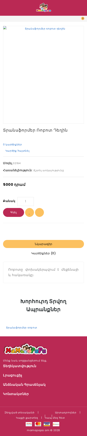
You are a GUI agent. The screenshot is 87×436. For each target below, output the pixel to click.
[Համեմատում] (39, 212)
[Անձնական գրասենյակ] (71, 21)
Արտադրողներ (65, 412)
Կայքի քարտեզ (27, 417)
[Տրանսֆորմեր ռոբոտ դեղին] (43, 75)
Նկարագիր (43, 244)
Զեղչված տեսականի (19, 412)
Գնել (13, 212)
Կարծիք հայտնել (17, 150)
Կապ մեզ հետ (55, 417)
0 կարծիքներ (12, 144)
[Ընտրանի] (29, 212)
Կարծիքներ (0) (43, 253)
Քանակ (9, 201)
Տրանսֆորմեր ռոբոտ (21, 327)
